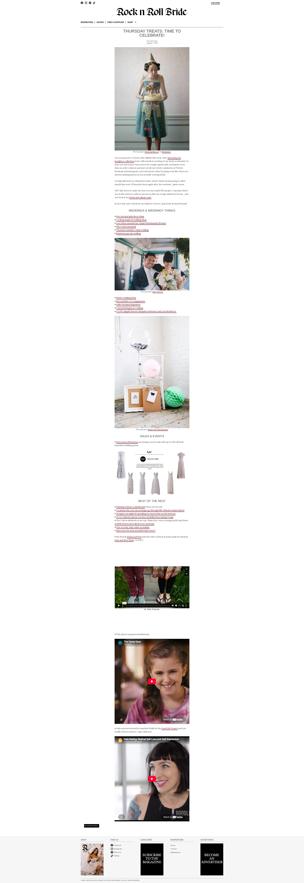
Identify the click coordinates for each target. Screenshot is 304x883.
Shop (130, 22)
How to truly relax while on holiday (133, 527)
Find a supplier (115, 22)
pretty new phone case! (140, 197)
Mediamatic (166, 152)
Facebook (117, 845)
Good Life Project (169, 728)
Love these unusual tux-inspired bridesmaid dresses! (141, 223)
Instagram (118, 849)
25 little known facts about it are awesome (134, 523)
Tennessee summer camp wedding (132, 230)
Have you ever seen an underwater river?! (135, 530)
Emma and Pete (134, 537)
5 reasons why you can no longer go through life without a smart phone (150, 510)
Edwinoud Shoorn (152, 152)
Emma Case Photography (158, 429)
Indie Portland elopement (128, 304)
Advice (100, 22)
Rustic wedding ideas (126, 297)
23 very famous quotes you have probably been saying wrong (144, 517)
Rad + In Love (157, 292)
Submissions (175, 852)
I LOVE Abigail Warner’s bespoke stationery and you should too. (146, 311)
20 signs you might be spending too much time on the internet (146, 513)
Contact (174, 849)
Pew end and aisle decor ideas (130, 216)
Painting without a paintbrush (130, 507)
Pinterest (117, 852)
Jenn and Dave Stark (124, 540)
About (173, 845)
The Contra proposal (126, 226)
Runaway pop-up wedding (128, 233)
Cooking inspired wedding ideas (131, 220)
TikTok (116, 856)
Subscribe (215, 3)
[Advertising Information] (211, 859)
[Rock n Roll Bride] (152, 11)
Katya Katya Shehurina (127, 442)
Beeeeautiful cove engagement (130, 301)
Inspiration (87, 22)
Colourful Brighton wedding (129, 308)
